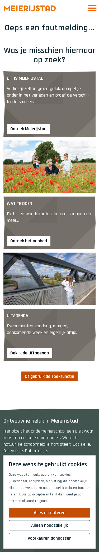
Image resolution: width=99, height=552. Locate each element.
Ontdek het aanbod (28, 241)
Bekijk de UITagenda (29, 353)
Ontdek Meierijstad (28, 129)
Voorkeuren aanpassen (50, 538)
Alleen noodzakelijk (49, 525)
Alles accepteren (49, 513)
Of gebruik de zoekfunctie (49, 376)
